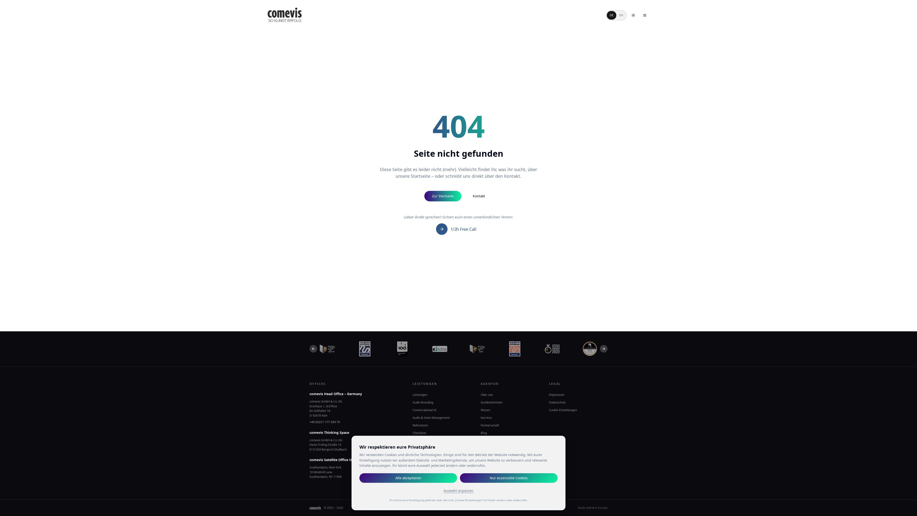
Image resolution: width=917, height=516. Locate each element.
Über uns (487, 395)
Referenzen (420, 425)
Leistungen (420, 395)
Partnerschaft (490, 425)
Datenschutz (557, 402)
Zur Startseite (443, 196)
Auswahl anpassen (458, 490)
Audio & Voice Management (431, 418)
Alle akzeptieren (408, 478)
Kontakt (479, 196)
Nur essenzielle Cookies (509, 478)
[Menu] (645, 15)
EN (621, 15)
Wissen (485, 410)
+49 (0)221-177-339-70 (324, 422)
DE (611, 15)
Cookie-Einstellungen (563, 410)
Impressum (556, 395)
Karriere (486, 418)
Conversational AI (424, 410)
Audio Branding (423, 402)
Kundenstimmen (491, 402)
